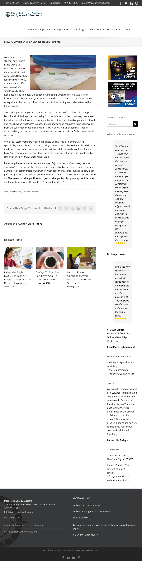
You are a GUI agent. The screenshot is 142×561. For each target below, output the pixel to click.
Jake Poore (35, 223)
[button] (6, 267)
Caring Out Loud (15, 192)
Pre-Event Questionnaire (121, 373)
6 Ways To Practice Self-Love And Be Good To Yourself (15, 276)
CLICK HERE (94, 505)
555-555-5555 (122, 465)
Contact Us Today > (117, 440)
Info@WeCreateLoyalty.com (18, 512)
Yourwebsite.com (122, 480)
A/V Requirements (118, 369)
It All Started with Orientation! (21, 531)
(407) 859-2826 (11, 508)
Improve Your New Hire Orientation (24, 525)
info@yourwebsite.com (119, 476)
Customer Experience (30, 192)
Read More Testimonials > (121, 347)
